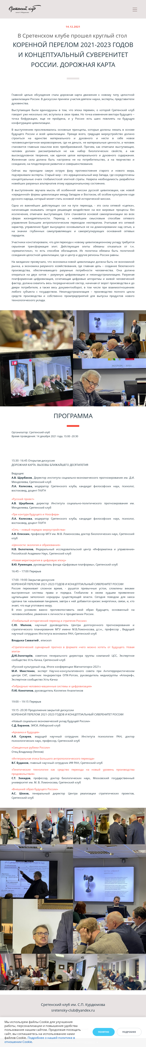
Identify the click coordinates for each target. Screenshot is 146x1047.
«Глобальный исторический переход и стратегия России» (49, 620)
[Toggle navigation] (135, 10)
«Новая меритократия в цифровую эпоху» (39, 560)
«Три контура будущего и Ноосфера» (35, 514)
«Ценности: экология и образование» (36, 545)
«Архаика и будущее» (25, 732)
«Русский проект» (23, 499)
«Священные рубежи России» (31, 747)
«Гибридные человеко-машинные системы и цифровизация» (52, 686)
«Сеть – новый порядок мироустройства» (38, 529)
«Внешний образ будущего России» (35, 789)
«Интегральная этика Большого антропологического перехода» (53, 758)
